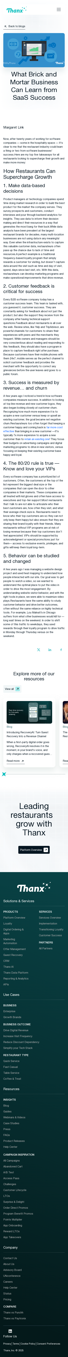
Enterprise (9, 1011)
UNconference (11, 1276)
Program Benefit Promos (18, 1214)
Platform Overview (14, 918)
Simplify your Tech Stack (18, 1048)
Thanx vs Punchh (13, 1313)
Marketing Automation (10, 941)
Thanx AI (8, 967)
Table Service (11, 1073)
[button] (58, 9)
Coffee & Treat (12, 1079)
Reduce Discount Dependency (21, 1042)
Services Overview (50, 918)
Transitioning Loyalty (51, 930)
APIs (6, 985)
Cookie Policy (28, 1344)
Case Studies (11, 1123)
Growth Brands (12, 1017)
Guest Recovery (13, 955)
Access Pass (11, 1178)
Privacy (7, 1344)
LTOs (6, 1196)
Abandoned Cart (12, 1167)
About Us (8, 1264)
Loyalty (7, 924)
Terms (16, 1344)
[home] (17, 10)
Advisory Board (12, 1270)
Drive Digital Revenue (15, 1030)
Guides (7, 1112)
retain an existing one (36, 439)
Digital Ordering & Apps (13, 932)
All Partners (45, 949)
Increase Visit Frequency (17, 1036)
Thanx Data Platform (15, 973)
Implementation (48, 924)
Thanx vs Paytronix (14, 1319)
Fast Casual (10, 1067)
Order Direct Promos (15, 1208)
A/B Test (8, 1173)
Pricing (7, 1300)
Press (6, 1129)
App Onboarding (12, 1226)
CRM (6, 961)
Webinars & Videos (14, 1118)
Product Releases (14, 1141)
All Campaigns (11, 1161)
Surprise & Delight (13, 1202)
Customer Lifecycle (14, 1190)
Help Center (10, 1147)
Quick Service (11, 1061)
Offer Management (14, 949)
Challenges (9, 1184)
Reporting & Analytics (16, 979)
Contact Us (10, 1258)
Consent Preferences (48, 1344)
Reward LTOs (11, 1231)
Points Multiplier (12, 1220)
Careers (8, 1282)
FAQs (6, 1135)
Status (7, 1294)
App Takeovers (12, 1237)
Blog (6, 1106)
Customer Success (50, 935)
